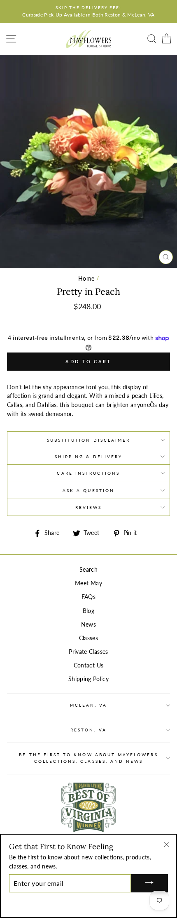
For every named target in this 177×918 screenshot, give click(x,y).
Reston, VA (88, 729)
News (88, 624)
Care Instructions (88, 473)
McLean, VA (88, 705)
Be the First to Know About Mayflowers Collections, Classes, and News (88, 758)
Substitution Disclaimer (88, 440)
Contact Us (88, 665)
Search (88, 569)
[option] (88, 11)
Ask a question (88, 490)
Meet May (88, 583)
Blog (88, 611)
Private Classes (88, 651)
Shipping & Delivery (88, 456)
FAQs (88, 597)
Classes (88, 638)
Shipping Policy (88, 679)
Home (86, 278)
